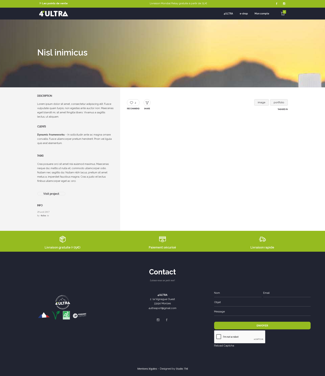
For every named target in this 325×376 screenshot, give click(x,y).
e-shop (244, 13)
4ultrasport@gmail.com (162, 308)
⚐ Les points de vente (53, 3)
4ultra (43, 215)
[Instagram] (284, 3)
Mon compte (262, 13)
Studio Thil (182, 368)
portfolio (279, 102)
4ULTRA (228, 13)
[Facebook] (276, 3)
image (261, 102)
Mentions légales (147, 368)
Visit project (51, 193)
